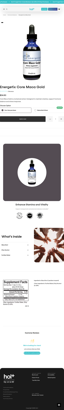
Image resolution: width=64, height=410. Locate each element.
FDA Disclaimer (6, 396)
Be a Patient (44, 9)
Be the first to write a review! (32, 353)
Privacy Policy (6, 389)
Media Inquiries (51, 377)
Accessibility (51, 374)
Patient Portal (35, 377)
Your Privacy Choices (8, 398)
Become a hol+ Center (37, 395)
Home (4, 14)
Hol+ (37, 408)
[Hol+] (32, 9)
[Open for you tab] (59, 405)
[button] (6, 9)
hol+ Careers (35, 393)
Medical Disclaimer (7, 394)
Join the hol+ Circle (53, 9)
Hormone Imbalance (12, 14)
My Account (35, 374)
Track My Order (36, 380)
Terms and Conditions (8, 387)
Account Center (36, 373)
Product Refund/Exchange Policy (10, 391)
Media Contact (51, 373)
